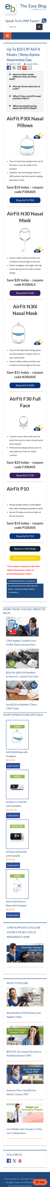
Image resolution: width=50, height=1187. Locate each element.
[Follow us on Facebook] (9, 1169)
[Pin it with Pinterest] (24, 68)
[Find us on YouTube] (20, 1169)
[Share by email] (29, 68)
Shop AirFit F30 (25, 479)
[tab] (25, 76)
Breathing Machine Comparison (22, 589)
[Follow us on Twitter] (14, 1169)
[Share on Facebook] (9, 68)
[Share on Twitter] (14, 68)
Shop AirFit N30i (25, 388)
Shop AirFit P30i (25, 201)
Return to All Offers (25, 565)
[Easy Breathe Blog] (32, 4)
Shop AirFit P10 (25, 541)
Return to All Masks (25, 555)
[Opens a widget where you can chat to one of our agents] (40, 1182)
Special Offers (32, 64)
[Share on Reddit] (19, 68)
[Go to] (25, 1013)
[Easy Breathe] (11, 4)
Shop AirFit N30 (25, 295)
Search (39, 27)
